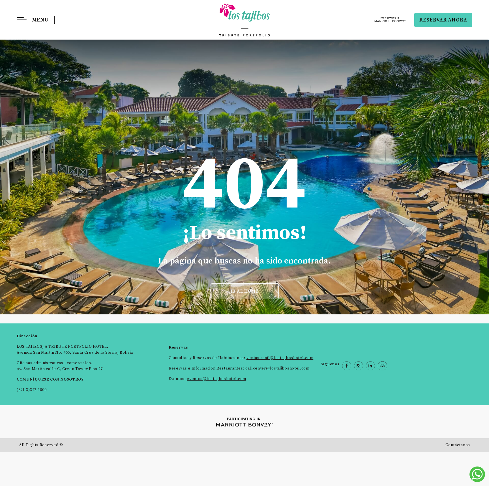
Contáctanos (457, 445)
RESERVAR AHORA (443, 20)
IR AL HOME (245, 291)
